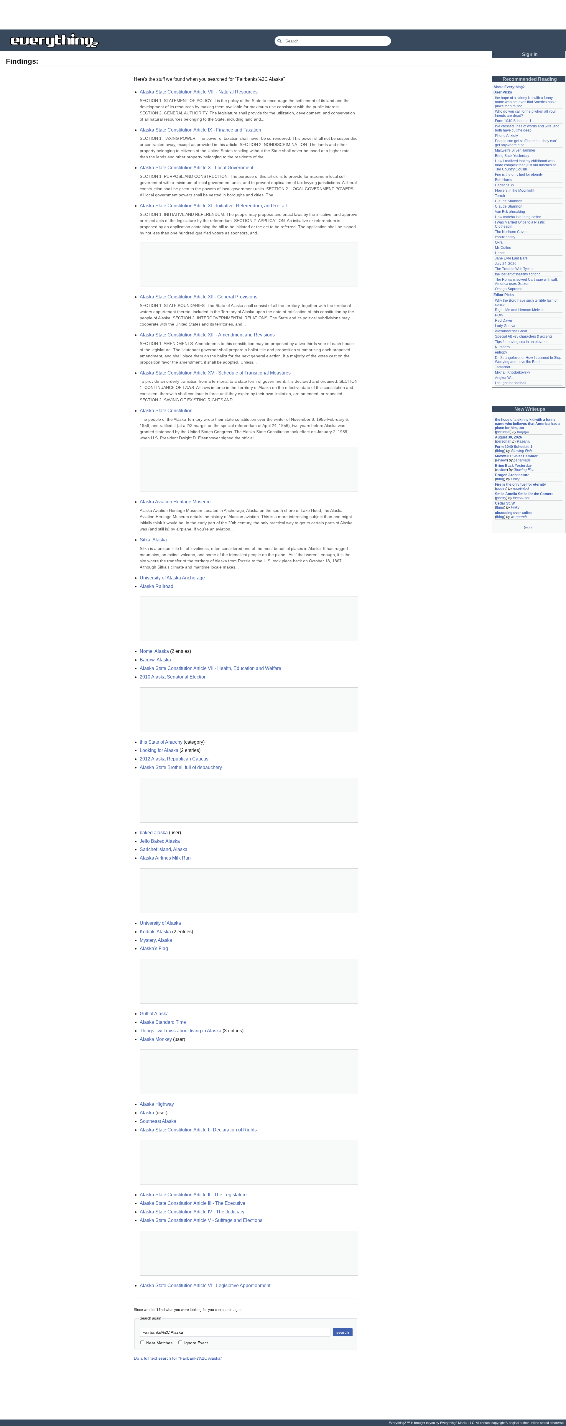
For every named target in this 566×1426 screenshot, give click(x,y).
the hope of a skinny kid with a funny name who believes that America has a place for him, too (526, 102)
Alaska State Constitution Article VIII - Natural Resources (199, 91)
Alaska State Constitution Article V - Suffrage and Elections (201, 1220)
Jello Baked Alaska (160, 841)
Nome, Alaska (154, 651)
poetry (501, 489)
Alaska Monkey (156, 1039)
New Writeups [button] (529, 409)
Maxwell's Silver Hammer (515, 150)
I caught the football (510, 383)
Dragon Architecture (512, 475)
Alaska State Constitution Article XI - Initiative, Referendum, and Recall (213, 205)
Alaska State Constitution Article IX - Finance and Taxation (200, 129)
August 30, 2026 (508, 437)
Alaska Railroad (156, 586)
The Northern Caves (511, 232)
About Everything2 (509, 87)
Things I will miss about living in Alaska (180, 1030)
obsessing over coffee (513, 513)
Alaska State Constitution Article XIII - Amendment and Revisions (207, 334)
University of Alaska (160, 923)
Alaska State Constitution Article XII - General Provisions (198, 296)
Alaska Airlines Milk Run (165, 857)
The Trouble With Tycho (514, 269)
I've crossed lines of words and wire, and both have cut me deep (527, 128)
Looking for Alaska (159, 750)
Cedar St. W (504, 185)
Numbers (502, 347)
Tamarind (502, 367)
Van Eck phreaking (510, 212)
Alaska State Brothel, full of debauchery (181, 767)
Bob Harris (503, 180)
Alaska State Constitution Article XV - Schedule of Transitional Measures (215, 372)
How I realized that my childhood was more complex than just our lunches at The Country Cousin (526, 165)
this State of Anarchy (161, 742)
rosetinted (521, 489)
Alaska (147, 1112)
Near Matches (159, 1342)
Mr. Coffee (503, 248)
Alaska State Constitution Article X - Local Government (196, 167)
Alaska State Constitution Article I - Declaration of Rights (198, 1129)
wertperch (519, 517)
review (501, 460)
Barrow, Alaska (155, 659)
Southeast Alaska (158, 1121)
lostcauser (521, 498)
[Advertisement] (283, 14)
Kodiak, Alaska (155, 931)
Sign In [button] (530, 54)
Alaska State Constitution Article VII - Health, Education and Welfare (210, 668)
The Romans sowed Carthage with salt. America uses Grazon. (526, 281)
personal (503, 432)
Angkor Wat (504, 378)
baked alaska (154, 832)
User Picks (502, 92)
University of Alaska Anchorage (172, 577)
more (528, 527)
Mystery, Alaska (156, 940)
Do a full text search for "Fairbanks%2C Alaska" (178, 1358)
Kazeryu (523, 441)
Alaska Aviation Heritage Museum (175, 501)
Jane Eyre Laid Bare (511, 258)
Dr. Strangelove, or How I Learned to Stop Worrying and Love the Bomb (528, 360)
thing (500, 451)
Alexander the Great (511, 331)
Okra (499, 242)
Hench (500, 253)
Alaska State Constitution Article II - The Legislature (193, 1194)
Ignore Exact (196, 1342)
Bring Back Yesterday (512, 156)
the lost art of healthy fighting (518, 274)
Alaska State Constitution (166, 410)
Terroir (500, 196)
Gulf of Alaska (154, 1013)
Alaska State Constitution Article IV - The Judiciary (192, 1211)
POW (499, 315)
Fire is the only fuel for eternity (519, 174)
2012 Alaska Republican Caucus (174, 758)
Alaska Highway (157, 1104)
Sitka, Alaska (153, 539)
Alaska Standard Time (163, 1022)
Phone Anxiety (506, 136)
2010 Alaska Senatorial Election (173, 676)
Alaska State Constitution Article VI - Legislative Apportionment (205, 1285)
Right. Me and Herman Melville (519, 310)
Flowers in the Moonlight (514, 190)
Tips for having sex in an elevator (521, 342)
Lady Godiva (505, 326)
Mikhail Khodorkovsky (512, 372)
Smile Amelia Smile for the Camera (524, 494)
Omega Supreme (508, 289)
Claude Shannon (508, 201)
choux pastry (505, 237)
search (342, 1332)
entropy (501, 352)
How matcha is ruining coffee (518, 217)
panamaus (522, 460)
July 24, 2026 (505, 264)
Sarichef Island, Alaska (163, 849)
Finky (515, 479)
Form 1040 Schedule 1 (513, 121)
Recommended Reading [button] (530, 79)
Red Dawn (503, 320)
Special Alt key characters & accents (523, 336)
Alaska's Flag (154, 948)
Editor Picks (503, 295)
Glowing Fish (521, 451)
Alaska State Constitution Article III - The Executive (192, 1203)
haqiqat (523, 432)
